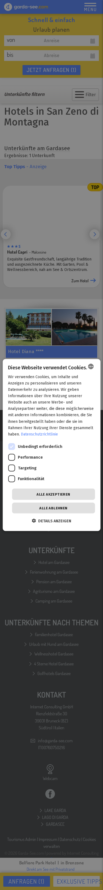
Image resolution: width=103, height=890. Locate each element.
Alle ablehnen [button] (53, 508)
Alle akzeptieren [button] (53, 494)
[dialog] (51, 445)
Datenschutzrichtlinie (39, 434)
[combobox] (91, 366)
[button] (51, 521)
